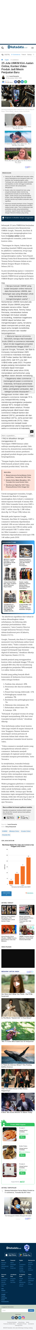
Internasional (4, 1266)
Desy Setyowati (11, 826)
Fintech (24, 54)
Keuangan (13, 1264)
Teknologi (22, 1271)
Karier (27, 1322)
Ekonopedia (31, 1260)
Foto (29, 1282)
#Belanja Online (14, 831)
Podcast (30, 1284)
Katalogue (31, 1280)
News (29, 1277)
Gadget (21, 1270)
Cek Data (12, 1282)
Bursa (11, 1266)
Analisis (12, 1280)
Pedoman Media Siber (10, 1324)
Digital (7, 60)
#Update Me (6, 835)
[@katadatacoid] (23, 1317)
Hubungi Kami (18, 1325)
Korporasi (13, 1268)
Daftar (31, 1310)
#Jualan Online (25, 831)
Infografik (13, 1278)
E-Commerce (15, 54)
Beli (23, 1137)
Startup (29, 54)
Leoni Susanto (14, 76)
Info (2, 1288)
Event (3, 1299)
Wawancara (22, 1282)
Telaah (21, 1278)
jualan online (13, 236)
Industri (3, 1264)
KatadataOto (5, 1301)
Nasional (3, 1262)
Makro (12, 1262)
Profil (29, 1266)
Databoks (4, 1298)
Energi (3, 1268)
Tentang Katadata (12, 1322)
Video (29, 1274)
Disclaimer (31, 1324)
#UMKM (4, 831)
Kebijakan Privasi (21, 1324)
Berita (3, 1260)
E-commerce (15, 60)
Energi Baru (4, 1278)
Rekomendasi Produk (9, 542)
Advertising (21, 1322)
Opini (20, 1280)
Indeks (3, 1290)
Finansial (12, 1260)
